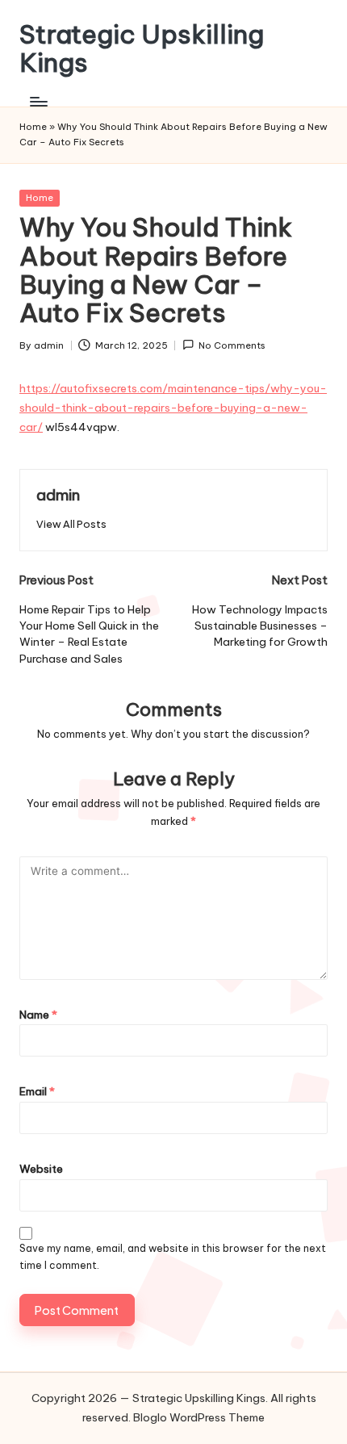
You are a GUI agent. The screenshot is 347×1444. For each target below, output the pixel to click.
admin (58, 494)
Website (41, 1168)
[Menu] (38, 101)
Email (37, 1091)
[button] (71, 524)
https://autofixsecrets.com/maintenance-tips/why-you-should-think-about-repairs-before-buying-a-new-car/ (173, 407)
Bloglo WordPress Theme (199, 1417)
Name (38, 1014)
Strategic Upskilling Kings (141, 48)
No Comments (232, 345)
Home (33, 126)
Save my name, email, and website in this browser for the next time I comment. (172, 1256)
